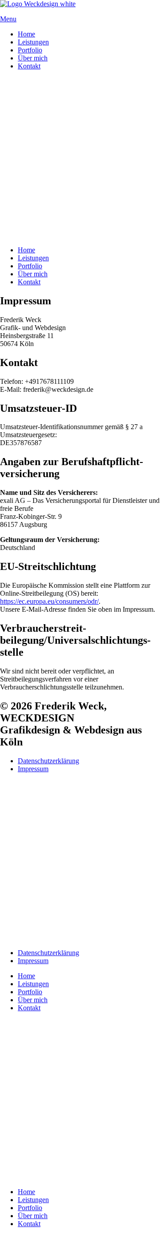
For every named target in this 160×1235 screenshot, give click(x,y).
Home (26, 34)
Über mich (33, 58)
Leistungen (33, 42)
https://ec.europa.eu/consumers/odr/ (49, 601)
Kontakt (29, 66)
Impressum (33, 769)
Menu (8, 19)
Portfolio (30, 50)
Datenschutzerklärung (48, 761)
